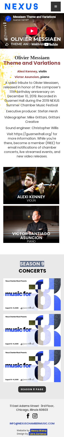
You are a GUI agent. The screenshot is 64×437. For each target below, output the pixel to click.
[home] (20, 6)
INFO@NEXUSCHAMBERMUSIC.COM (32, 423)
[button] (56, 6)
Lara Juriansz (38, 433)
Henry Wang (38, 430)
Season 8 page (32, 389)
